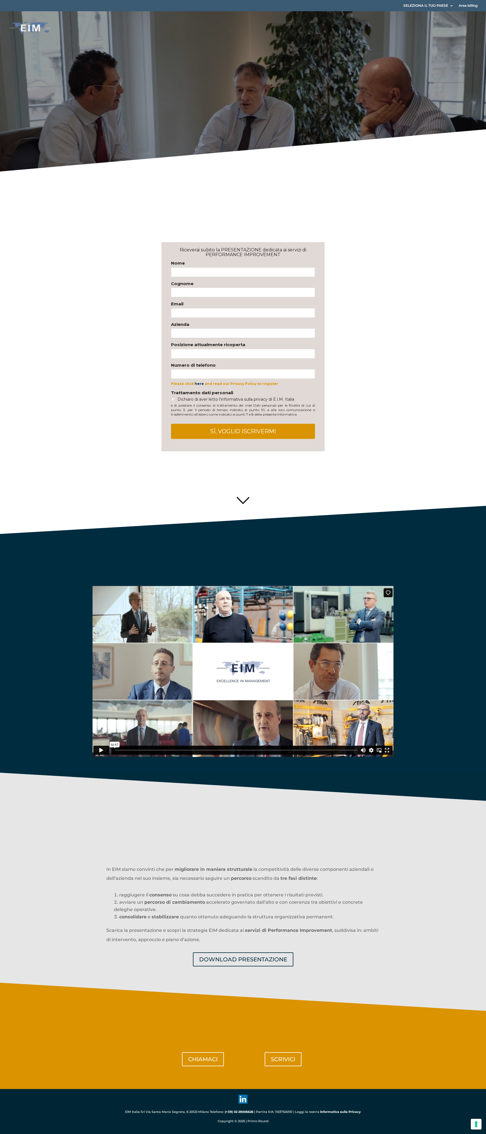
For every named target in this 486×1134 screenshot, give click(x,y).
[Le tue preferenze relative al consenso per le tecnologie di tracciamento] (476, 1124)
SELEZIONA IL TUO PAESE (425, 6)
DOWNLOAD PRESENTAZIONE (243, 959)
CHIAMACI (203, 1059)
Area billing (468, 6)
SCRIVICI (283, 1059)
